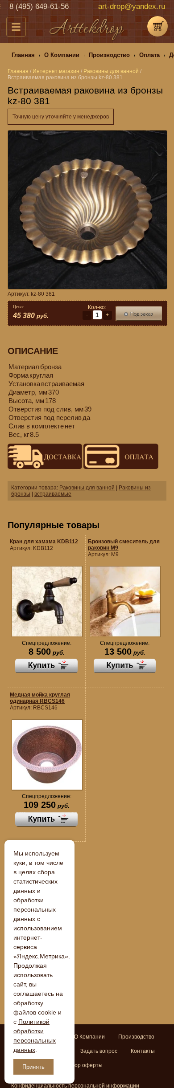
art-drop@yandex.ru (131, 6)
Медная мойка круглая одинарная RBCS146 (40, 698)
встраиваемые (52, 494)
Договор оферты (81, 1065)
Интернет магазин (56, 71)
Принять (33, 1067)
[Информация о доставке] (45, 457)
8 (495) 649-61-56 (39, 6)
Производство (136, 1037)
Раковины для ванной (87, 488)
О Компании (89, 1037)
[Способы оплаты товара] (120, 457)
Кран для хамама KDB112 (44, 541)
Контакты (143, 1051)
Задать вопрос (98, 1051)
